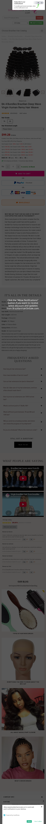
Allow (29, 821)
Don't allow (38, 821)
